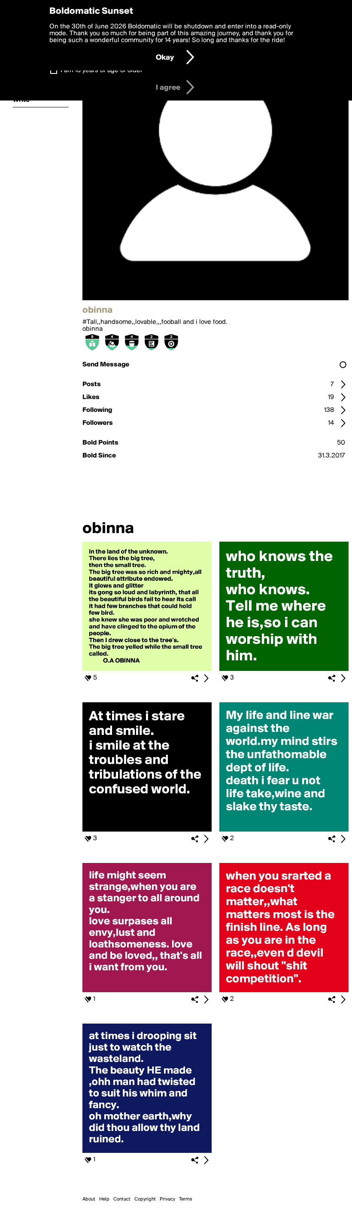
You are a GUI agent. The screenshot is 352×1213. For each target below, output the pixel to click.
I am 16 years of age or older (102, 70)
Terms (185, 1199)
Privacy (167, 1199)
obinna (92, 329)
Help (104, 1199)
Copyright (145, 1199)
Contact (121, 1199)
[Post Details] (206, 678)
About (88, 1199)
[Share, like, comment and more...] (147, 669)
